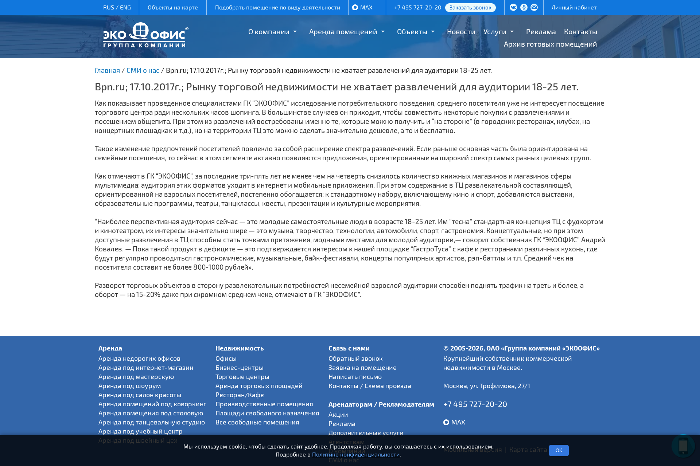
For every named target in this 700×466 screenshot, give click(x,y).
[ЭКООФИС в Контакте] (513, 8)
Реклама (541, 31)
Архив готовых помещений (550, 43)
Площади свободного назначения (267, 413)
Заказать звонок (470, 7)
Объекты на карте (173, 7)
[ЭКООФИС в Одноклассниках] (524, 8)
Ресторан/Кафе (239, 395)
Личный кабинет (574, 7)
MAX (366, 7)
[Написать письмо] (534, 8)
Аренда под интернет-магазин (145, 367)
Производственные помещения (264, 404)
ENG (125, 7)
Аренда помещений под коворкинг (152, 404)
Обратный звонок (355, 358)
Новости (461, 31)
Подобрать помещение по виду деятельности (277, 7)
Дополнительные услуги (366, 432)
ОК (559, 450)
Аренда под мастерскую (136, 376)
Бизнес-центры (239, 367)
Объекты (412, 31)
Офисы (226, 358)
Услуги (494, 31)
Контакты (580, 31)
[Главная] (145, 44)
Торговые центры (242, 376)
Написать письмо (355, 376)
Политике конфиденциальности (356, 454)
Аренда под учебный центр (140, 431)
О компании (268, 31)
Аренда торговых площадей (259, 385)
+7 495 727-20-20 (418, 7)
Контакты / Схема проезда (369, 385)
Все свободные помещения (257, 422)
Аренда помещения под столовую (150, 413)
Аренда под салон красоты (139, 395)
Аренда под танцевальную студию (151, 422)
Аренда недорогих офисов (139, 358)
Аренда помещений (343, 31)
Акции (338, 414)
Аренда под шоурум (129, 385)
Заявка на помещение (362, 367)
